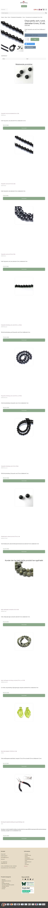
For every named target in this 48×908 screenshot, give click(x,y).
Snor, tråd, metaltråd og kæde (8, 884)
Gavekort (4, 887)
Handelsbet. (27, 857)
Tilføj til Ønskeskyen (30, 43)
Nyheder (3, 879)
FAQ (26, 863)
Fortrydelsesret (28, 861)
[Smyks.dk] (24, 3)
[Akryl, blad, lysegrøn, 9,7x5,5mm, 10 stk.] (24, 726)
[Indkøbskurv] (44, 9)
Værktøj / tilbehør (5, 886)
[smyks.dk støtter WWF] (28, 884)
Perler (3, 882)
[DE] (35, 9)
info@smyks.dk (4, 863)
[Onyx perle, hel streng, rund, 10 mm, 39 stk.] (24, 441)
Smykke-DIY (24, 6)
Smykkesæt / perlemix (6, 880)
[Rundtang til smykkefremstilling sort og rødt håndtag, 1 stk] (24, 797)
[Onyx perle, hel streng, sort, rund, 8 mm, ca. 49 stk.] (24, 299)
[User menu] (39, 9)
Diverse (3, 888)
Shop (26, 860)
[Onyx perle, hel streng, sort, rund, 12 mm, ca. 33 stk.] (24, 370)
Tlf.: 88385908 (4, 862)
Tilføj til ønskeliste (30, 47)
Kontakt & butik (28, 855)
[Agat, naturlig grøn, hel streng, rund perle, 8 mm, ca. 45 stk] (24, 655)
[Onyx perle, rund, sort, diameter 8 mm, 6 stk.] (24, 88)
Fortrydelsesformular (29, 859)
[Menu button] (46, 9)
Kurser (26, 856)
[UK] (37, 9)
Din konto (27, 864)
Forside (26, 854)
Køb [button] (35, 39)
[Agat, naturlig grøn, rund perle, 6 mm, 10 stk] (24, 584)
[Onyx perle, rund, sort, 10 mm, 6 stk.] (24, 158)
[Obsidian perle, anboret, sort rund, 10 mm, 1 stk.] (24, 511)
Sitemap (25, 866)
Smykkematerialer (5, 883)
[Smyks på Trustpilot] (28, 890)
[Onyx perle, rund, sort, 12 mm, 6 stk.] (24, 229)
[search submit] (46, 13)
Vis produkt (24, 128)
